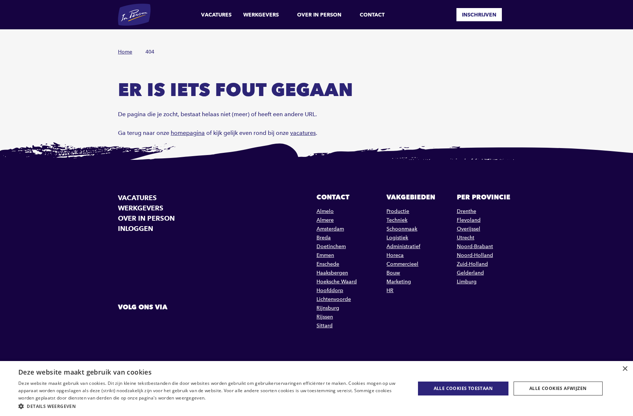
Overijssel (468, 229)
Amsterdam (330, 229)
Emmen (325, 255)
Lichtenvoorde (333, 299)
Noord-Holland (475, 255)
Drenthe (466, 211)
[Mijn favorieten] (445, 14)
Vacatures (216, 15)
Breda (323, 238)
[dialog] (316, 388)
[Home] (134, 15)
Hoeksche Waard (336, 282)
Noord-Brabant (475, 246)
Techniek (396, 220)
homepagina (188, 132)
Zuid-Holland (472, 264)
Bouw (393, 273)
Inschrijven (479, 15)
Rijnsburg (327, 308)
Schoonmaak (401, 229)
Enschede (327, 264)
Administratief (403, 246)
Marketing (398, 282)
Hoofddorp (329, 290)
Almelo (325, 211)
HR (389, 290)
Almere (325, 220)
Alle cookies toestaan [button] (463, 388)
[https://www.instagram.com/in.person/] (162, 323)
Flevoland (469, 220)
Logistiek (397, 238)
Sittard (324, 326)
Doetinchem (331, 246)
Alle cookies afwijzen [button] (557, 388)
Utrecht (465, 238)
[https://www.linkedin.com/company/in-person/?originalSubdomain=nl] (143, 323)
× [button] (625, 369)
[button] (211, 406)
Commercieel (402, 264)
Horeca (395, 255)
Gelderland (470, 273)
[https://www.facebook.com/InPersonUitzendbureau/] (124, 323)
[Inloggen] (512, 15)
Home (125, 52)
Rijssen (324, 317)
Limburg (467, 282)
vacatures (303, 132)
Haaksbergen (332, 273)
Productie (397, 211)
